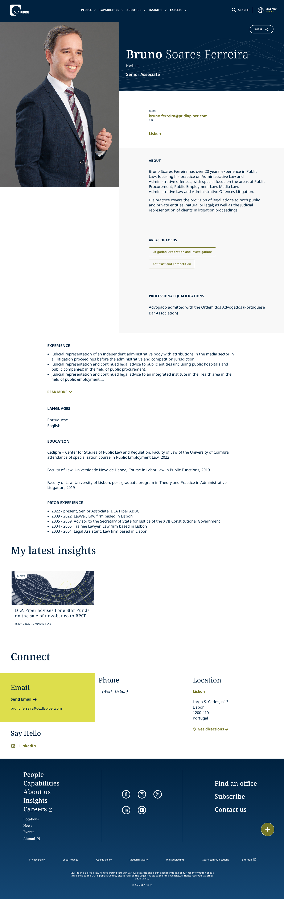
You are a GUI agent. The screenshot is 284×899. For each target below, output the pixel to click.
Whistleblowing (175, 859)
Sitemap (247, 859)
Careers (176, 10)
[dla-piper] (20, 10)
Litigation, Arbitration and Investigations (182, 252)
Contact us (231, 809)
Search (244, 10)
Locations (31, 819)
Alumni (29, 838)
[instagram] (142, 794)
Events (28, 831)
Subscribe (230, 796)
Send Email (21, 699)
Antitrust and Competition (172, 264)
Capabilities (109, 10)
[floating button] (267, 829)
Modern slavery (138, 859)
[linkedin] (126, 810)
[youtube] (142, 810)
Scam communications (215, 859)
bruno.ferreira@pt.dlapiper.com (178, 115)
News (27, 825)
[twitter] (157, 794)
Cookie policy (104, 859)
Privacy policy (37, 859)
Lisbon (155, 133)
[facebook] (126, 794)
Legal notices (70, 859)
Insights (155, 10)
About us (134, 10)
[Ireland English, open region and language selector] (261, 10)
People (86, 10)
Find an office (236, 783)
